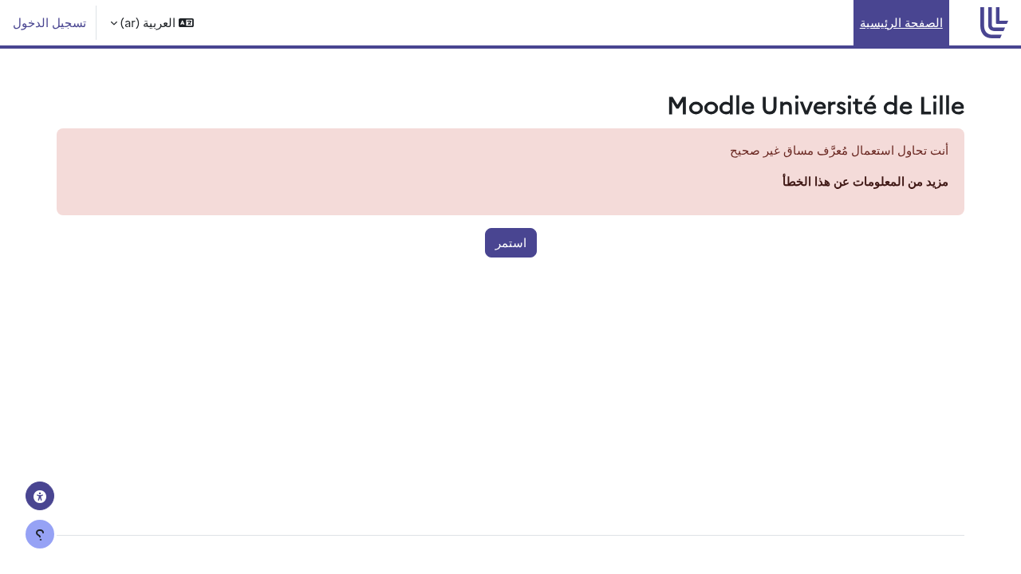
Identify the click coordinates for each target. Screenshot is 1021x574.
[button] (152, 22)
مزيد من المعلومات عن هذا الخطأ (865, 180)
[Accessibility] (40, 496)
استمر (510, 242)
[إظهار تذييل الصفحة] (40, 534)
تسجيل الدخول (49, 22)
